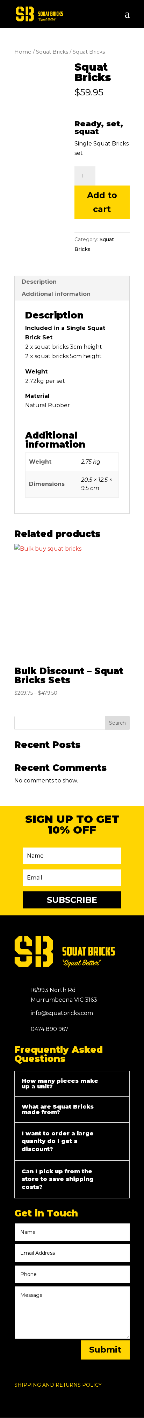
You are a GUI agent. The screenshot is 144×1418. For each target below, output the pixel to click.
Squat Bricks (52, 52)
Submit (105, 1350)
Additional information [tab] (56, 294)
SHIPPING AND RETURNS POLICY (58, 1385)
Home (22, 52)
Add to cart (102, 202)
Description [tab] (39, 281)
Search (117, 723)
